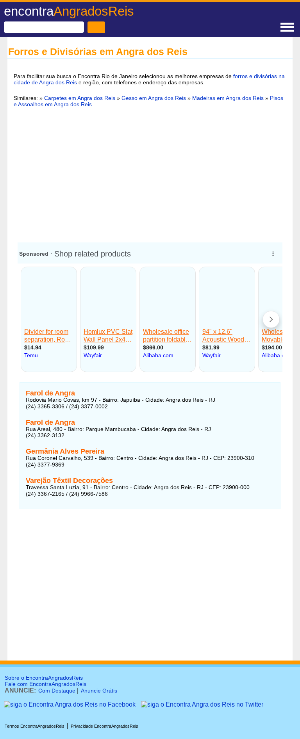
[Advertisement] (150, 173)
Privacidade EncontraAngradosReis (104, 726)
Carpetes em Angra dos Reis (79, 98)
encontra (69, 11)
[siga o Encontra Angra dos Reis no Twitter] (202, 704)
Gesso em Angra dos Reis (153, 98)
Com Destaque (56, 690)
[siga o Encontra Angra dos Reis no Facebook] (70, 704)
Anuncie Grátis (99, 690)
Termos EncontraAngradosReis (34, 726)
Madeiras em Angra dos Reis (228, 98)
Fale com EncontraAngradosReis (45, 684)
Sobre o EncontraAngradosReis (44, 678)
